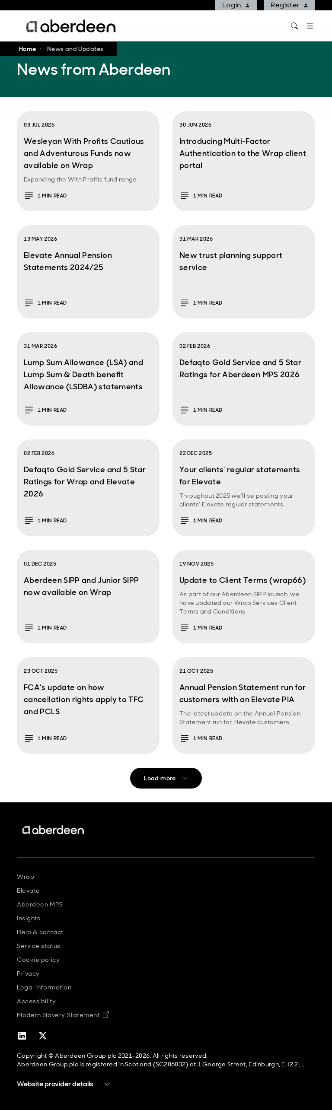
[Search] (294, 25)
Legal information (44, 987)
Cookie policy (38, 960)
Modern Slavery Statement (63, 1015)
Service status (39, 946)
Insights (28, 918)
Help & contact (40, 932)
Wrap (25, 877)
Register (285, 5)
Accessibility (36, 1001)
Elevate (28, 890)
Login (232, 5)
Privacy (28, 973)
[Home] (53, 829)
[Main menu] (310, 26)
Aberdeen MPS (40, 904)
